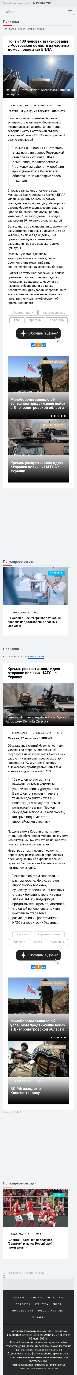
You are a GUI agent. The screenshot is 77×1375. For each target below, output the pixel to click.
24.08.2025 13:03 (22, 391)
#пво (17, 320)
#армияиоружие (53, 312)
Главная (19, 1298)
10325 (37, 1234)
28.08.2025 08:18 (43, 105)
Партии (12, 29)
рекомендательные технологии (38, 1368)
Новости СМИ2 (12, 1112)
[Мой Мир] (43, 345)
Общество (23, 1304)
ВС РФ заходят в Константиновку (25, 1090)
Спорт (58, 1194)
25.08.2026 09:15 (19, 612)
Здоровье (56, 573)
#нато (38, 942)
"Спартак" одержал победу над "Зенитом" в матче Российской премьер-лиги (30, 1243)
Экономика (55, 1298)
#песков (19, 942)
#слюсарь (57, 320)
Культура (41, 1304)
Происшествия (22, 1311)
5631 (39, 391)
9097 (36, 612)
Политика (36, 1298)
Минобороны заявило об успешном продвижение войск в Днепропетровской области (37, 403)
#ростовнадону (23, 312)
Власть (22, 29)
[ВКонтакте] (33, 345)
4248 (39, 455)
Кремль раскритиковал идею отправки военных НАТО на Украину (36, 467)
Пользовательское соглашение (40, 1349)
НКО (5, 29)
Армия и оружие (36, 29)
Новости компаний (51, 1311)
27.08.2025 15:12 (22, 455)
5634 (39, 1013)
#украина (57, 942)
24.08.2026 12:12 (19, 1234)
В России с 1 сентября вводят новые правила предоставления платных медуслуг (34, 622)
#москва (22, 934)
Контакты (38, 1317)
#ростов (35, 320)
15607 (40, 1081)
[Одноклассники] (38, 345)
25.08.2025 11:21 (22, 1081)
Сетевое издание (32, 1334)
